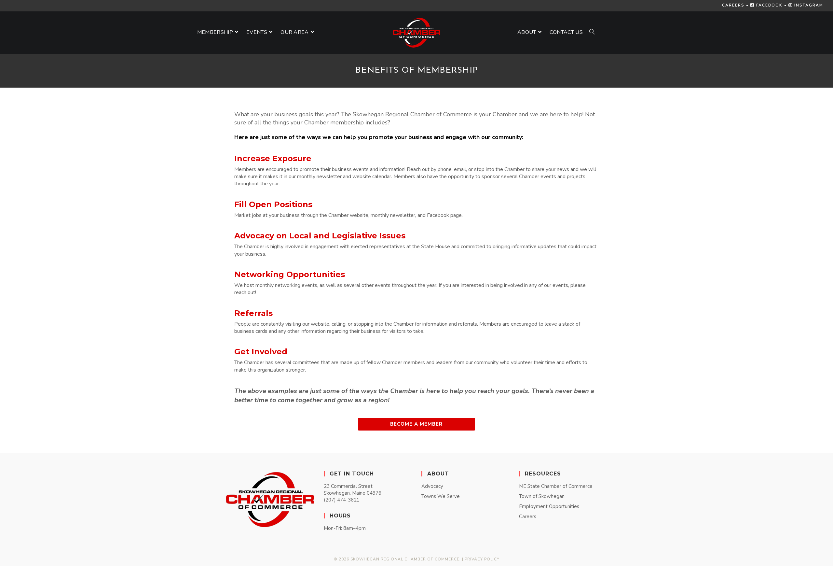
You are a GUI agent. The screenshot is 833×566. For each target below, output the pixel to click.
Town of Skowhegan (542, 496)
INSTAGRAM (808, 5)
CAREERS (733, 5)
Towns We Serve (440, 496)
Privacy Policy (482, 559)
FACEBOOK (769, 5)
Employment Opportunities (549, 506)
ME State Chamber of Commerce (556, 486)
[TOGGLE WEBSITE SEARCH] (592, 32)
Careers (527, 516)
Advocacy (432, 486)
